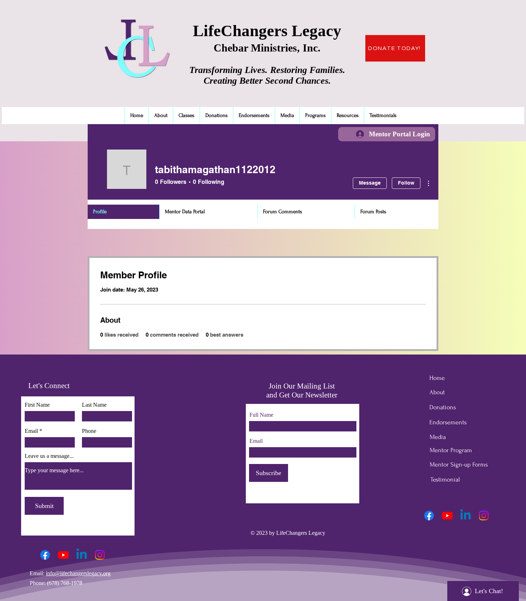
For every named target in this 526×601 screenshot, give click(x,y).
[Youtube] (63, 554)
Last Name (94, 405)
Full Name (261, 415)
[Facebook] (45, 554)
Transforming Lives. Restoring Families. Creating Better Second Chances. (267, 75)
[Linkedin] (81, 554)
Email (31, 431)
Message (370, 183)
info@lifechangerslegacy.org (78, 573)
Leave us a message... (49, 456)
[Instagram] (99, 554)
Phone (89, 431)
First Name (37, 405)
